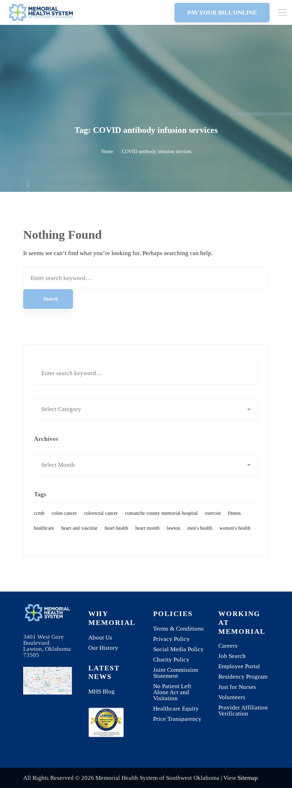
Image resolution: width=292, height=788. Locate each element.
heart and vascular (79, 528)
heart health (116, 528)
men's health (199, 528)
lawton (173, 528)
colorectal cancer (101, 513)
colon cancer (64, 513)
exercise (213, 513)
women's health (234, 528)
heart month (147, 528)
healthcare (44, 528)
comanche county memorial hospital (161, 513)
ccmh (39, 513)
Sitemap (248, 777)
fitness (234, 513)
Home (107, 151)
